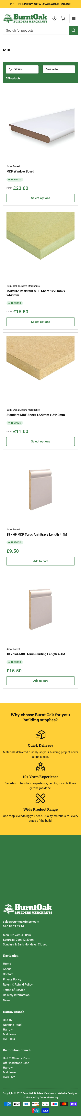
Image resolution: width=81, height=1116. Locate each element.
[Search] (73, 30)
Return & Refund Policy (18, 984)
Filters (18, 69)
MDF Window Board (20, 171)
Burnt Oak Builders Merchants (23, 286)
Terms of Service (14, 990)
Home (7, 963)
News (6, 1000)
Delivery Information (16, 995)
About (7, 969)
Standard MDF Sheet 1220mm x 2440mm (35, 415)
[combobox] (40, 30)
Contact (8, 974)
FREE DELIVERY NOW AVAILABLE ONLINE (40, 4)
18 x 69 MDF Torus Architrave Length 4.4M (36, 534)
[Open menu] (73, 18)
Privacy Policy (12, 979)
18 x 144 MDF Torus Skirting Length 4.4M (35, 654)
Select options (40, 198)
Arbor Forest (13, 166)
